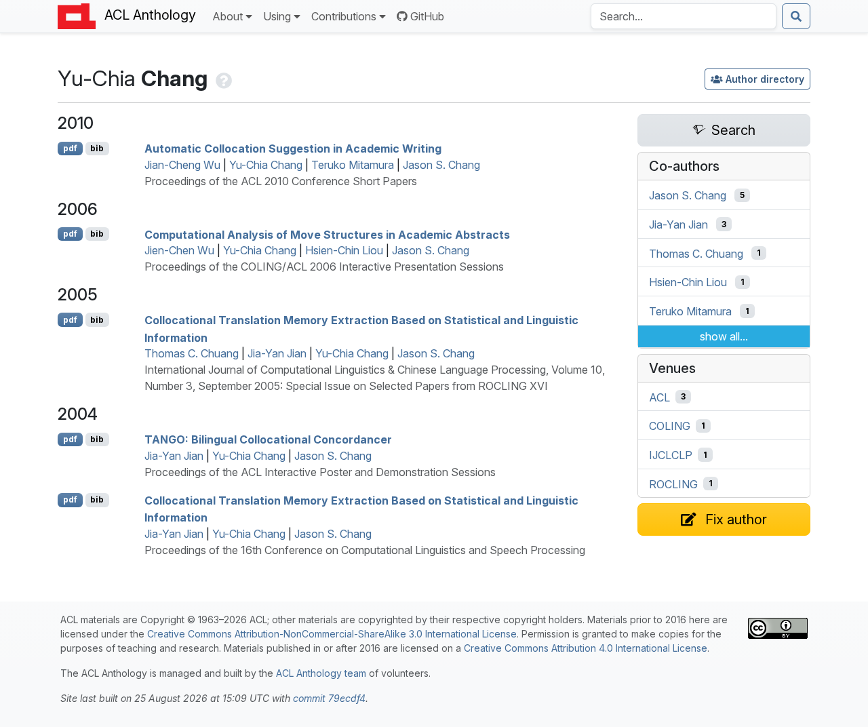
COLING (669, 426)
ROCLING (673, 483)
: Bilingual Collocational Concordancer (268, 439)
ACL (659, 397)
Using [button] (277, 16)
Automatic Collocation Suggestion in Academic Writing (292, 148)
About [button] (227, 16)
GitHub (427, 16)
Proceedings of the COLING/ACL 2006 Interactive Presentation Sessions (324, 266)
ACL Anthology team (321, 673)
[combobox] (683, 16)
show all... (724, 336)
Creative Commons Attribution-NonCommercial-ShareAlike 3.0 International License (332, 634)
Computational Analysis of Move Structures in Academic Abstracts (327, 234)
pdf (70, 148)
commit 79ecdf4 (329, 698)
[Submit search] (796, 16)
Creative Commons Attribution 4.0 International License (585, 648)
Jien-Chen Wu (179, 250)
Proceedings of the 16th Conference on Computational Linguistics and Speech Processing (364, 550)
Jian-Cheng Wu (182, 165)
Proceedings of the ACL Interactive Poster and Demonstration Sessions (320, 472)
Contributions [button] (343, 16)
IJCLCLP (670, 455)
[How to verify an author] (222, 78)
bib (97, 148)
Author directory (765, 79)
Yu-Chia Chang (265, 165)
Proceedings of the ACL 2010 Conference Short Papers (280, 181)
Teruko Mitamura (352, 165)
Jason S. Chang (441, 165)
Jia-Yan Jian (277, 353)
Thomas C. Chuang (191, 353)
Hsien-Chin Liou (344, 250)
